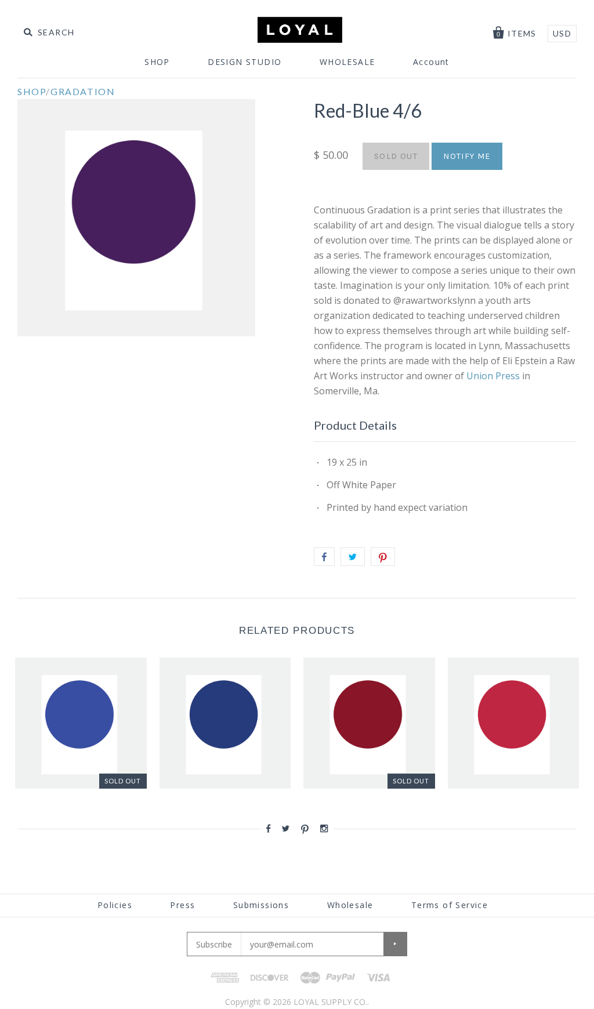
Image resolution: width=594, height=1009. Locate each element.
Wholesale (350, 904)
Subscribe (214, 944)
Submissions (261, 904)
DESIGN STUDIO (244, 61)
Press (182, 904)
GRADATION (82, 91)
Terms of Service (449, 904)
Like (324, 556)
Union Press (494, 375)
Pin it (383, 556)
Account (431, 61)
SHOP (157, 61)
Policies (114, 904)
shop (31, 91)
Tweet (353, 556)
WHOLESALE (347, 61)
